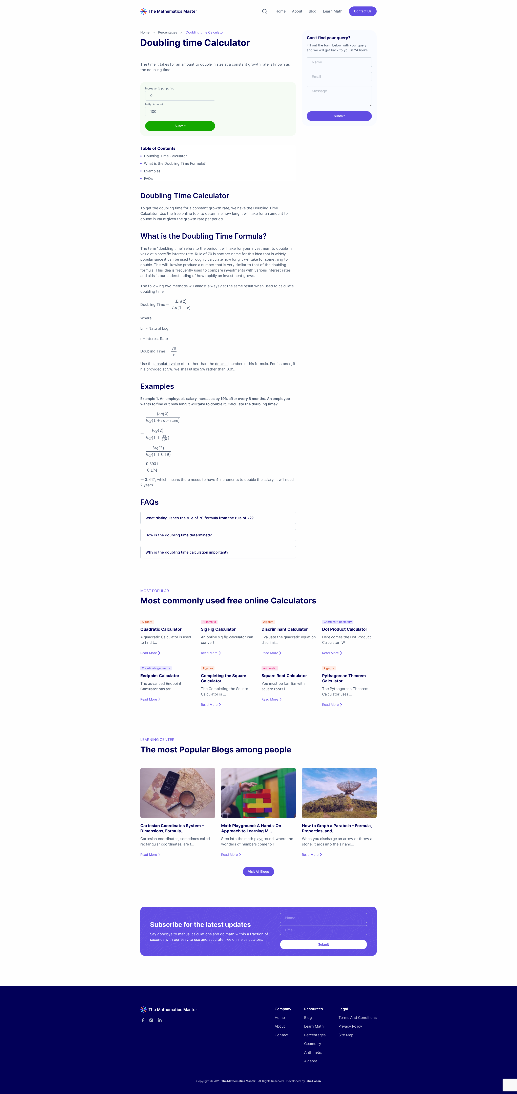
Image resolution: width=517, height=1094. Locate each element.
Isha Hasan (313, 1081)
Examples (152, 171)
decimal (221, 364)
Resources (313, 1009)
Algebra (310, 1061)
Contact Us (363, 11)
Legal (343, 1009)
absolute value (167, 364)
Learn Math (333, 11)
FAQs (148, 178)
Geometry (312, 1044)
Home (280, 11)
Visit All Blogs (258, 872)
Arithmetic (313, 1052)
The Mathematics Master (238, 1081)
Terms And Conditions (357, 1017)
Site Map (345, 1035)
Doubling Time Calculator (165, 156)
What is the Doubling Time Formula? (175, 163)
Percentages (167, 32)
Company (283, 1009)
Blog (312, 11)
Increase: (159, 88)
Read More (148, 653)
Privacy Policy (350, 1026)
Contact (282, 1035)
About (297, 11)
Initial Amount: (154, 104)
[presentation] (179, 304)
